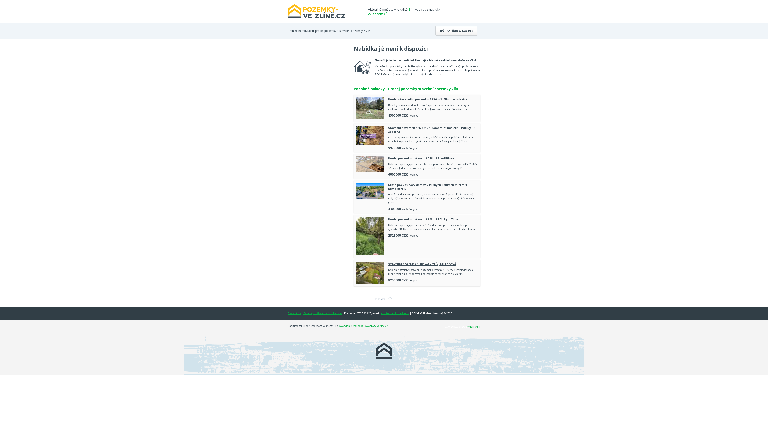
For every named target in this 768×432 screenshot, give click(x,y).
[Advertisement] (318, 77)
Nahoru (380, 298)
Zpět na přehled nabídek (456, 30)
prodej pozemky (325, 31)
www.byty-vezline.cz (376, 326)
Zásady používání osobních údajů (322, 313)
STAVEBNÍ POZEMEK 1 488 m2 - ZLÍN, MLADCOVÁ (422, 264)
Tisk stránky (294, 313)
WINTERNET (473, 327)
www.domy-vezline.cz (351, 326)
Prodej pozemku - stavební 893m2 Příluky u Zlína (423, 219)
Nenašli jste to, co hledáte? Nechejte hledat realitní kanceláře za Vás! (425, 60)
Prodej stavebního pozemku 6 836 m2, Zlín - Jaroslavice (427, 99)
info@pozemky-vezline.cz (395, 313)
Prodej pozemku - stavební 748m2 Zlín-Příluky (421, 158)
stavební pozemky (351, 31)
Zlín (368, 31)
